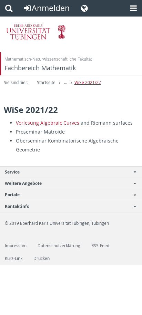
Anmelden (51, 8)
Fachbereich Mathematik (40, 68)
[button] (9, 8)
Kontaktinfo (17, 206)
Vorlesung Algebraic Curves (47, 122)
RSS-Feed (100, 246)
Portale (12, 195)
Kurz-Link (13, 258)
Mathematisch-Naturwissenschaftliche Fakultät (48, 59)
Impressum (16, 246)
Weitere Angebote (23, 183)
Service (12, 172)
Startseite (46, 82)
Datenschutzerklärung (59, 246)
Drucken (41, 258)
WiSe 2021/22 (87, 82)
